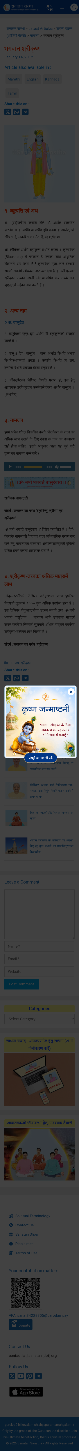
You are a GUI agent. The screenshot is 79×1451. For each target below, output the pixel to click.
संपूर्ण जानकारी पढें (40, 757)
